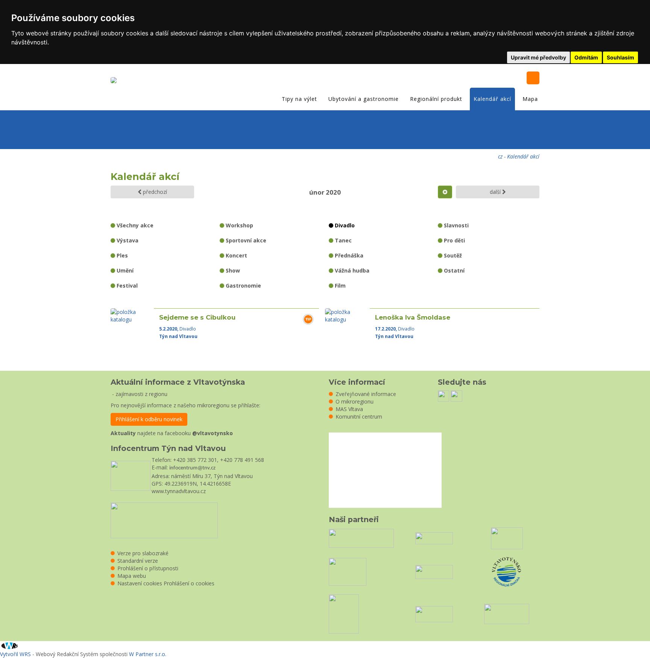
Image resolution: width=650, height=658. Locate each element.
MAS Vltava (349, 409)
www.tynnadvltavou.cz (179, 491)
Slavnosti (455, 225)
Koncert (235, 255)
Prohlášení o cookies (189, 583)
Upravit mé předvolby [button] (538, 57)
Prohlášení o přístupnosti (147, 568)
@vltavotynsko (212, 433)
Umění (124, 270)
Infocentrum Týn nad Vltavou (168, 448)
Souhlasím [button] (620, 57)
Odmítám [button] (586, 57)
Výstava (126, 240)
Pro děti (453, 240)
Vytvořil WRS (15, 654)
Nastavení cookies (139, 583)
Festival (126, 285)
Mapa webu (131, 575)
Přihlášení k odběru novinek (148, 419)
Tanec (342, 240)
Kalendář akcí (492, 98)
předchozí (154, 191)
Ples (121, 255)
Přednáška (348, 255)
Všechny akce (134, 225)
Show (232, 270)
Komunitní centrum (359, 416)
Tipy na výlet (299, 98)
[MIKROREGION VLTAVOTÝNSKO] (115, 81)
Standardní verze (137, 560)
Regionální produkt (436, 98)
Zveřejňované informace (366, 394)
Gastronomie (242, 285)
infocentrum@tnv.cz (192, 468)
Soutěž (452, 255)
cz (500, 156)
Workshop (238, 225)
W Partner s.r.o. (147, 654)
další (496, 191)
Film (339, 285)
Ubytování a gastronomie (363, 98)
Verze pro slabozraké (143, 553)
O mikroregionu (355, 401)
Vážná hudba (351, 270)
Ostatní (453, 270)
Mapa (530, 98)
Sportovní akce (245, 240)
